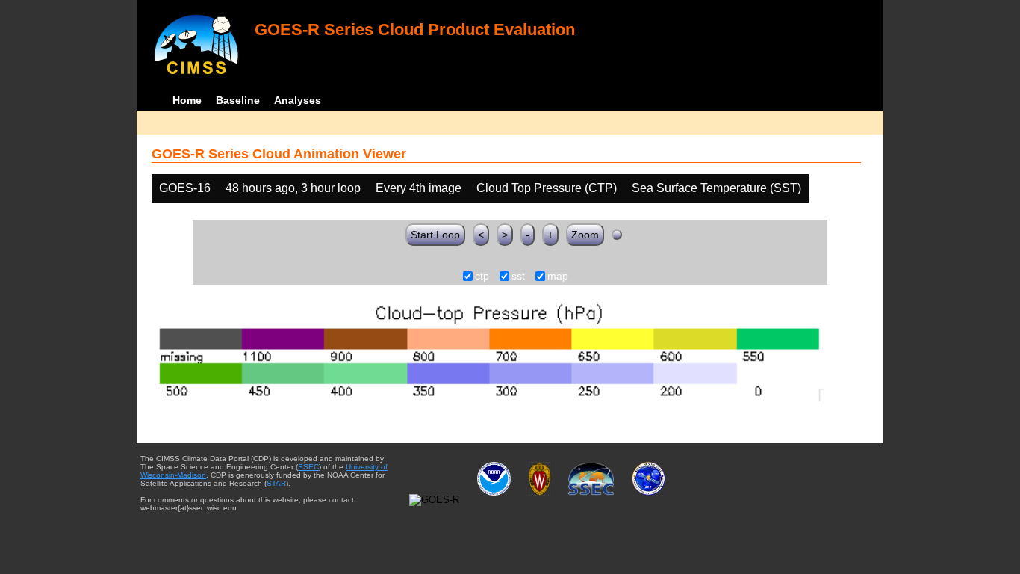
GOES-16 (185, 188)
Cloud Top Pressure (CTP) (546, 188)
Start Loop (435, 235)
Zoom (585, 235)
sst (518, 277)
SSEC (308, 467)
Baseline (238, 100)
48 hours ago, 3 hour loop (293, 188)
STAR (276, 483)
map (557, 277)
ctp (482, 277)
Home (187, 100)
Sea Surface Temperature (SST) (716, 188)
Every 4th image (418, 188)
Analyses (297, 100)
